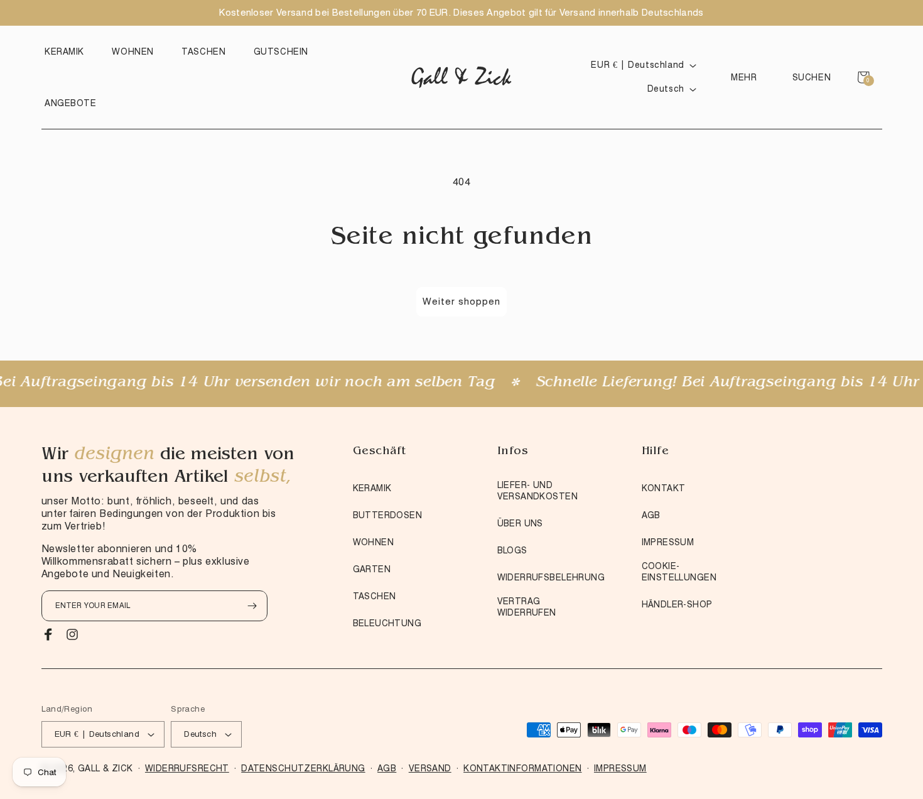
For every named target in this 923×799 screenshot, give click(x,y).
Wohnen (373, 542)
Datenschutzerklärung (303, 768)
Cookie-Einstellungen (679, 571)
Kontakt (664, 488)
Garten (372, 569)
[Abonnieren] (252, 606)
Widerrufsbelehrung (551, 577)
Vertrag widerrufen (526, 606)
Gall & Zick (105, 768)
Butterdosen (388, 515)
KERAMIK (372, 488)
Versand (430, 768)
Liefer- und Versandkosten (537, 490)
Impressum (668, 542)
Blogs (512, 550)
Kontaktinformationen (522, 768)
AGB (651, 515)
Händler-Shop (677, 604)
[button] (67, 51)
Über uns (520, 523)
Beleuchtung (387, 623)
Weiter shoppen (461, 301)
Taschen (374, 596)
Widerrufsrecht (187, 768)
